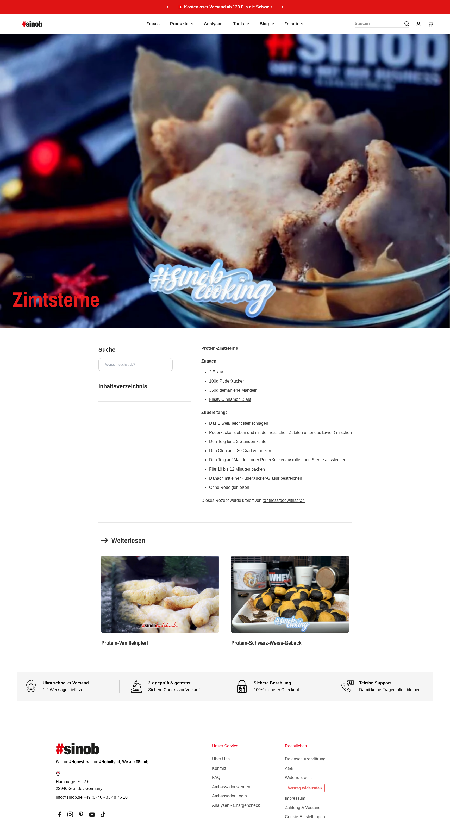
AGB (289, 768)
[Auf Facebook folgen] (59, 814)
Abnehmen (24, 277)
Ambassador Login (229, 796)
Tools (238, 24)
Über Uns (221, 759)
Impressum (295, 798)
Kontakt (219, 768)
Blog (264, 24)
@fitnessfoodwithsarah (283, 500)
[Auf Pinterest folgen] (81, 814)
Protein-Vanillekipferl (124, 643)
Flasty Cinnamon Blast (230, 399)
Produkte (179, 24)
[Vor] (283, 7)
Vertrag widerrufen (305, 788)
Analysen (213, 24)
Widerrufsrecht (298, 777)
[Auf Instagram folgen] (70, 814)
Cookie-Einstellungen (305, 817)
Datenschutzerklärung (305, 759)
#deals (153, 24)
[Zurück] (167, 7)
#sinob (291, 24)
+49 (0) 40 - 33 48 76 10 (106, 797)
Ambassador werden (231, 787)
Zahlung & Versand (303, 807)
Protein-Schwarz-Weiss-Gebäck (266, 643)
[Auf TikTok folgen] (103, 814)
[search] (406, 24)
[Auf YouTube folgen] (92, 814)
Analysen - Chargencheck (236, 805)
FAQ (216, 777)
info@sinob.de (69, 797)
